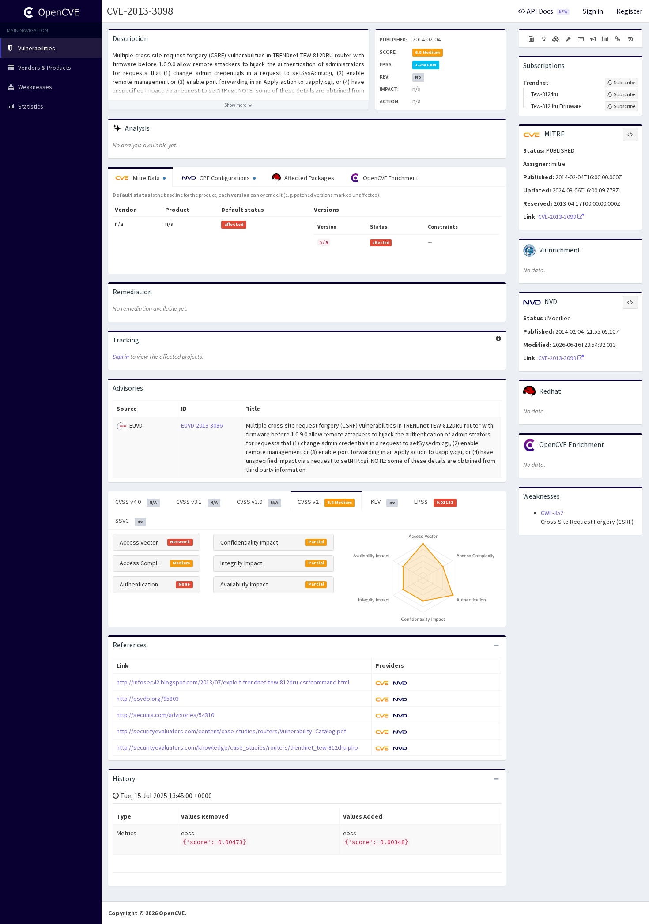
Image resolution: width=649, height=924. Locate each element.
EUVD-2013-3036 (202, 425)
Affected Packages (308, 178)
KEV (383, 502)
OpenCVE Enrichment (390, 178)
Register (629, 11)
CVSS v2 (325, 502)
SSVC (129, 521)
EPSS (433, 502)
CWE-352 (552, 513)
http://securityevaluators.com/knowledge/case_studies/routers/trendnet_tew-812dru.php (237, 747)
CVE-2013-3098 (140, 11)
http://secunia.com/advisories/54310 (165, 715)
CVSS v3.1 (197, 502)
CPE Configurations (224, 178)
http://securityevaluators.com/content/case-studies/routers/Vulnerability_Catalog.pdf (231, 731)
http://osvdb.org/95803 (148, 698)
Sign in (593, 11)
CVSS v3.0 (257, 502)
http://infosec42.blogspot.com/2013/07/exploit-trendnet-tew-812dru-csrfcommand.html (233, 682)
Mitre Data (146, 178)
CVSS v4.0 (136, 502)
